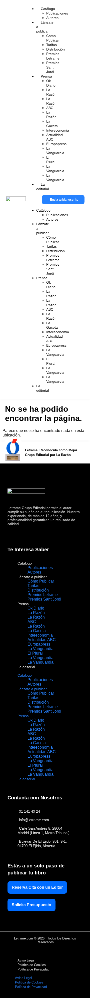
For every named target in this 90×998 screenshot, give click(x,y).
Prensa (23, 604)
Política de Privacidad (33, 969)
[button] (27, 199)
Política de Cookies (32, 965)
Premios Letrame (43, 595)
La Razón (36, 613)
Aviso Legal (26, 960)
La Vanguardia (41, 649)
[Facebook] (11, 534)
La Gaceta (37, 631)
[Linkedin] (32, 534)
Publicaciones (40, 568)
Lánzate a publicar (32, 577)
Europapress (39, 644)
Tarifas (33, 586)
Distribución (38, 590)
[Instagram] (21, 534)
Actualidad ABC (42, 640)
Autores (34, 572)
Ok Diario (36, 608)
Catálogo (25, 563)
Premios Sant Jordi (44, 599)
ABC (32, 622)
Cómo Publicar (41, 581)
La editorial (26, 667)
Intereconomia (40, 635)
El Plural (35, 653)
